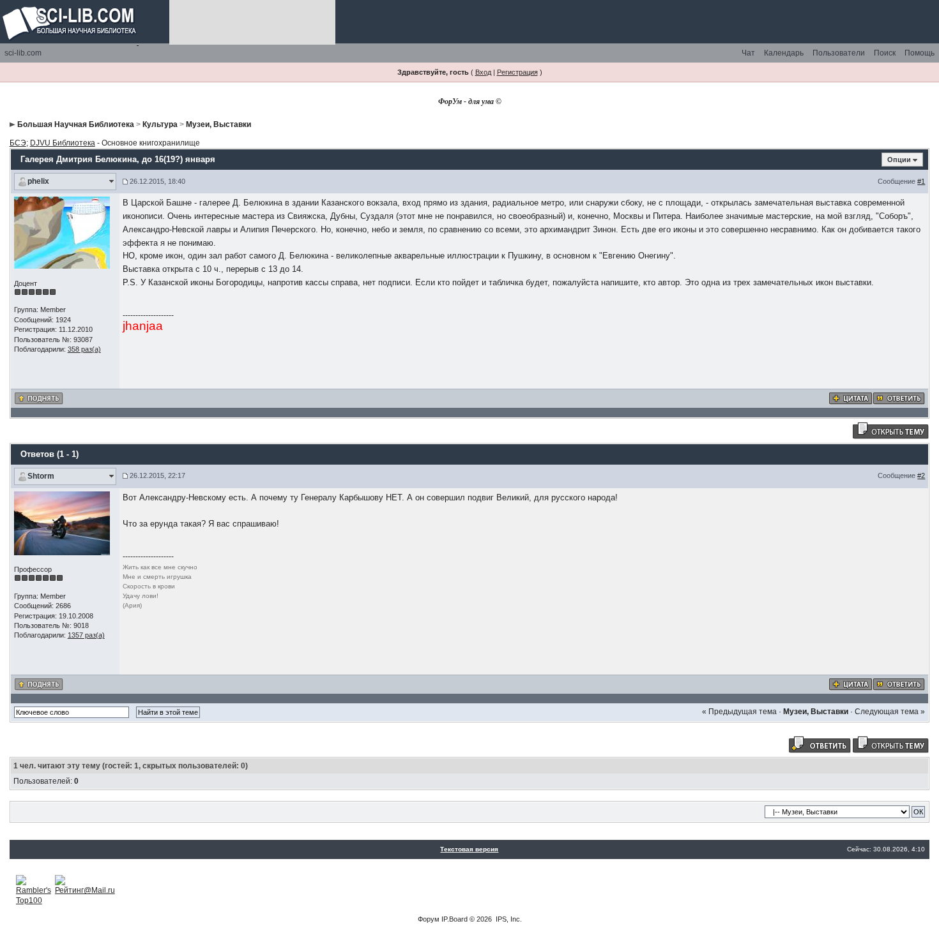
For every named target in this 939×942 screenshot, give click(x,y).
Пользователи (839, 53)
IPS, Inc (508, 919)
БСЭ (18, 142)
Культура (160, 124)
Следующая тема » (890, 711)
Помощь (920, 53)
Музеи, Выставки (218, 124)
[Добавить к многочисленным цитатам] (850, 397)
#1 (921, 181)
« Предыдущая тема (739, 711)
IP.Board (454, 919)
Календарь (784, 53)
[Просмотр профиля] (62, 232)
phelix (38, 181)
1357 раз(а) (86, 635)
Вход (483, 72)
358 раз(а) (84, 349)
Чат (748, 53)
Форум (428, 919)
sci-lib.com (23, 53)
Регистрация (517, 72)
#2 (921, 475)
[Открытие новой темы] (890, 430)
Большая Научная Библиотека (75, 124)
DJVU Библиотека (62, 142)
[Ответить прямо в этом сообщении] (899, 397)
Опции (899, 159)
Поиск (885, 53)
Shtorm (40, 476)
